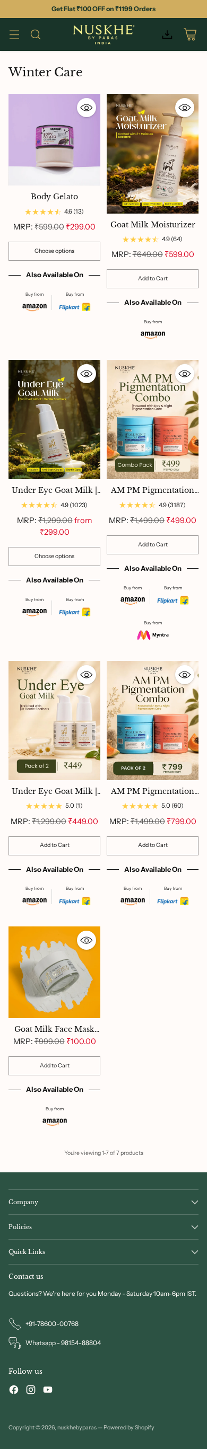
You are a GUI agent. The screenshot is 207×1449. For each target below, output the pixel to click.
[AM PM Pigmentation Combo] (153, 419)
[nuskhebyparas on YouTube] (47, 1391)
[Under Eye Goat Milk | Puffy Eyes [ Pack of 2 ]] (54, 720)
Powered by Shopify (129, 1427)
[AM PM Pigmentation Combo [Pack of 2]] (153, 720)
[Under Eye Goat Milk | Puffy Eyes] (54, 419)
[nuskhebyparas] (103, 34)
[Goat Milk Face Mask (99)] (54, 972)
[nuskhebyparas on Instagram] (30, 1391)
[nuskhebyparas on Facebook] (13, 1391)
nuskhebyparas (77, 1427)
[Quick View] (86, 107)
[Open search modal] (35, 35)
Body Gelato (54, 196)
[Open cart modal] (190, 35)
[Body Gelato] (54, 139)
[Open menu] (14, 35)
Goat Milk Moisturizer (152, 224)
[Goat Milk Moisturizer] (153, 153)
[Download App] (167, 35)
